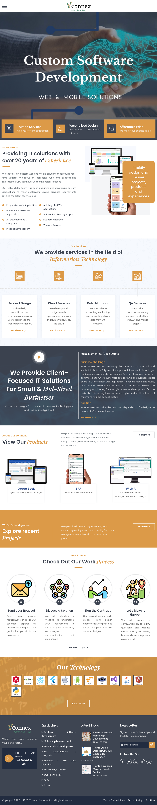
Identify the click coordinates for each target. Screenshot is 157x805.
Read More (17, 330)
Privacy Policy (135, 800)
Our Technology (52, 774)
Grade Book (26, 489)
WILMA (131, 489)
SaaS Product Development (59, 746)
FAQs (46, 780)
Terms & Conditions (114, 800)
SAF (78, 489)
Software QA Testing (55, 769)
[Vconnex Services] (78, 6)
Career (47, 785)
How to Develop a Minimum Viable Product (102, 769)
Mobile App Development (57, 741)
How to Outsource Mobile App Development (103, 735)
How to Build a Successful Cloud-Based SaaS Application (103, 752)
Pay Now (150, 800)
